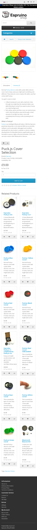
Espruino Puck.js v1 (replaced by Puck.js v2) (8, 350)
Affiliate (4, 505)
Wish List (4, 517)
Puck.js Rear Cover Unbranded (26, 349)
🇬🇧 (4, 2)
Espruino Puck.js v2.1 (26, 214)
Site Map (4, 499)
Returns (4, 497)
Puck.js (3, 124)
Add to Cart (18, 181)
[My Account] (25, 2)
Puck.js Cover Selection (24, 39)
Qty (3, 171)
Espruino (8, 156)
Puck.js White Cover (27, 396)
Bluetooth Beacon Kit (26, 441)
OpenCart (12, 526)
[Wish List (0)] (28, 2)
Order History (6, 514)
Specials (4, 507)
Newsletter (5, 519)
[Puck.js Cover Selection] (18, 57)
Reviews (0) (16, 85)
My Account (5, 512)
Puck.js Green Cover (9, 441)
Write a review (22, 185)
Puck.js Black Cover (27, 304)
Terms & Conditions (7, 490)
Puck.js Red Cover (8, 304)
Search (11, 39)
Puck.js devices (10, 90)
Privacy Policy (5, 488)
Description (6, 85)
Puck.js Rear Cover (8, 396)
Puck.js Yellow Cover (27, 259)
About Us (4, 484)
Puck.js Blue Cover (8, 259)
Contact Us (5, 495)
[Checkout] (33, 2)
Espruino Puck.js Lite (8, 214)
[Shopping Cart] (31, 2)
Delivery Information (7, 486)
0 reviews (14, 185)
